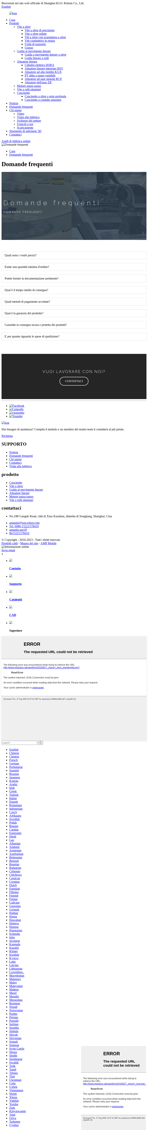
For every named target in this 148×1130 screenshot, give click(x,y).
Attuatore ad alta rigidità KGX (43, 72)
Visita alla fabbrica (28, 117)
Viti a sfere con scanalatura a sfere (45, 37)
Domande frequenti (21, 106)
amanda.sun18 (18, 529)
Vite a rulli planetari (29, 89)
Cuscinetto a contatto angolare (43, 99)
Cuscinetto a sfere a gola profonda (45, 96)
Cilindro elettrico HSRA (39, 65)
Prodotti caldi (10, 543)
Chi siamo (15, 110)
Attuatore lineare (27, 61)
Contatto (15, 568)
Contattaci (15, 134)
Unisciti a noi (25, 124)
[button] (74, 381)
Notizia (13, 103)
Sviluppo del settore (29, 120)
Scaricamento (25, 127)
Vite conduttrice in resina (40, 40)
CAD (12, 615)
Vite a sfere (24, 26)
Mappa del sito (29, 543)
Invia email (8, 550)
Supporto (15, 583)
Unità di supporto (35, 44)
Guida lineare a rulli (37, 58)
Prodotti (14, 23)
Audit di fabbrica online (16, 141)
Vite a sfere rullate (36, 33)
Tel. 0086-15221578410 (24, 526)
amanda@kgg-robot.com (24, 522)
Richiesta (7, 436)
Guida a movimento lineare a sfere (45, 54)
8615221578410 (19, 533)
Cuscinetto (23, 92)
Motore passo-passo (29, 86)
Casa (12, 19)
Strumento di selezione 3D (25, 131)
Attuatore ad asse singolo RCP (43, 79)
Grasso (29, 47)
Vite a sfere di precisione (40, 30)
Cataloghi (15, 599)
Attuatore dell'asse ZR (38, 82)
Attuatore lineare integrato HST (44, 68)
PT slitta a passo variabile (40, 75)
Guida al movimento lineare (34, 51)
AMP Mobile (48, 543)
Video (20, 113)
